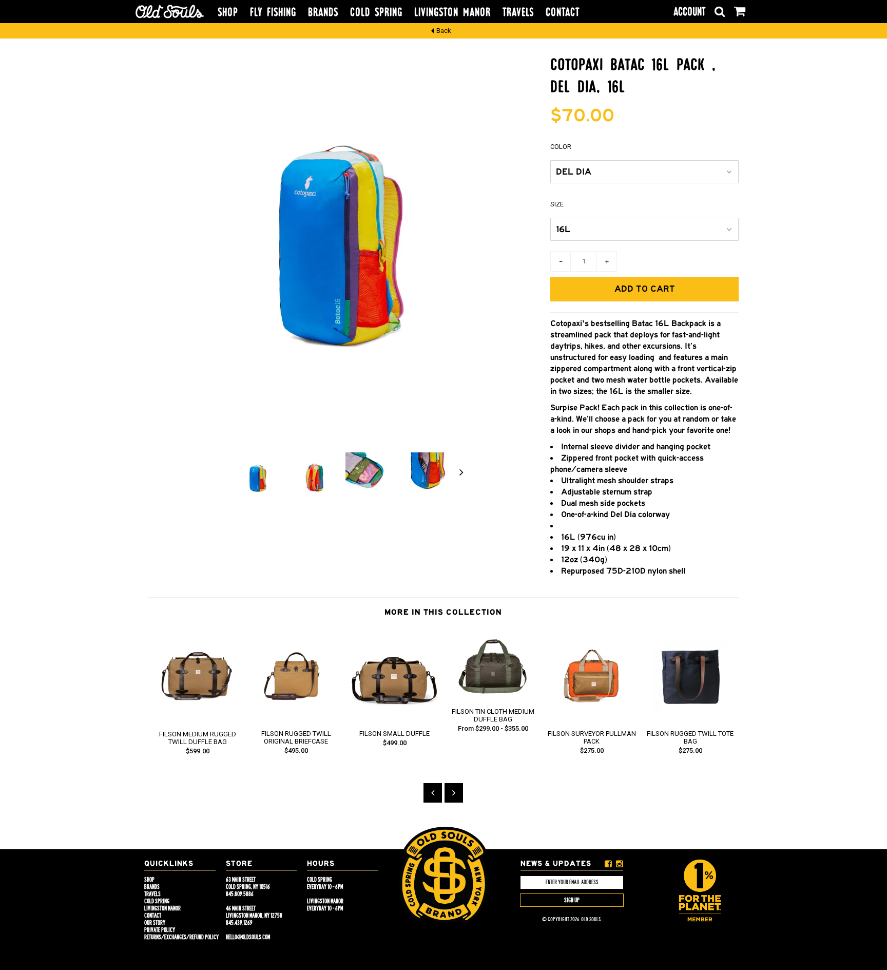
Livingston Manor (452, 12)
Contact (563, 12)
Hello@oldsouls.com (248, 937)
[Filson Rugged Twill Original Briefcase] (296, 718)
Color (560, 146)
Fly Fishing (273, 12)
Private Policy (159, 930)
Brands (323, 12)
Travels (518, 12)
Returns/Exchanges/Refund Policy (181, 937)
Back (443, 30)
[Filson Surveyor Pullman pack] (592, 718)
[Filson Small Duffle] (395, 718)
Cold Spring (376, 12)
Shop (228, 12)
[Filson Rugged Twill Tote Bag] (690, 718)
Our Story (154, 922)
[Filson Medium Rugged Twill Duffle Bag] (197, 718)
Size (557, 204)
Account (689, 11)
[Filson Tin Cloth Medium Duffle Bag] (493, 696)
